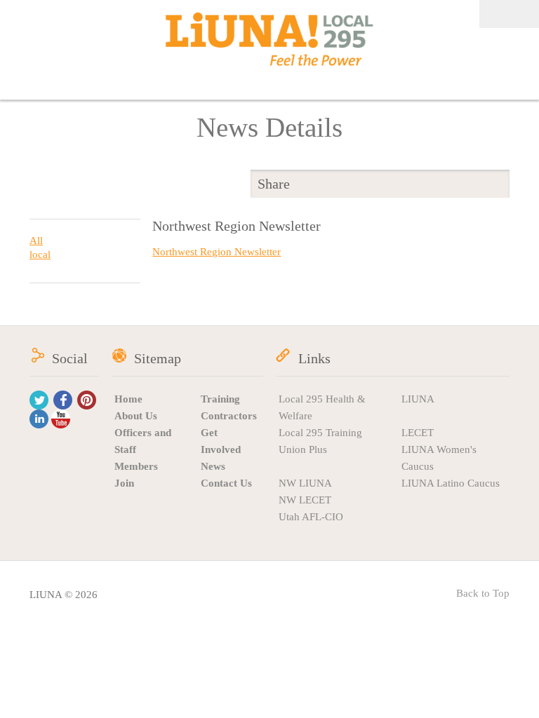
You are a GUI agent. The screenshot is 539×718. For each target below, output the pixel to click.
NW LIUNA (305, 483)
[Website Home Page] (269, 39)
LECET (417, 432)
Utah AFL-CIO (311, 516)
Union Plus (303, 449)
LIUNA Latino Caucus (450, 483)
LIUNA (417, 399)
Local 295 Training (320, 432)
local (40, 254)
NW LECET (305, 500)
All (36, 240)
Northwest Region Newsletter (216, 251)
